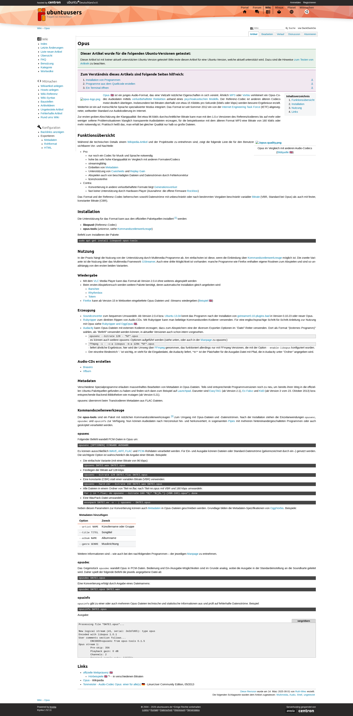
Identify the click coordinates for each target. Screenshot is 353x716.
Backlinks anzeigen (52, 132)
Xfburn (87, 371)
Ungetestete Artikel (52, 109)
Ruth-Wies (300, 691)
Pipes (231, 421)
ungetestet (309, 695)
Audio (292, 695)
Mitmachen (307, 7)
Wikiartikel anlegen (52, 86)
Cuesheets (117, 171)
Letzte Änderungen (52, 48)
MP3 (232, 95)
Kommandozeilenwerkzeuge (134, 229)
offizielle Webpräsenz (96, 672)
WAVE (113, 451)
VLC (96, 281)
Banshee (93, 289)
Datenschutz (166, 710)
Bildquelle (283, 152)
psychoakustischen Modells (201, 99)
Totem (92, 296)
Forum (257, 7)
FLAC (128, 451)
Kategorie (46, 67)
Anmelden (295, 2)
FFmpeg (160, 347)
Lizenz (145, 710)
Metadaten (50, 140)
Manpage (206, 340)
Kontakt (154, 710)
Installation (298, 104)
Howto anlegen (49, 90)
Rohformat (50, 144)
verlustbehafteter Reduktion (149, 99)
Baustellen (47, 101)
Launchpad (184, 391)
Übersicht (46, 55)
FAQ (43, 59)
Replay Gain (137, 171)
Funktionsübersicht (303, 100)
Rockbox (192, 191)
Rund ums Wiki (50, 117)
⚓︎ (312, 80)
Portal (245, 7)
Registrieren (309, 2)
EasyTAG (215, 391)
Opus (47, 28)
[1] (175, 218)
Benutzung (47, 63)
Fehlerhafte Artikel (51, 113)
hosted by (42, 2)
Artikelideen (48, 105)
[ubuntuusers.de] (60, 15)
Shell (299, 695)
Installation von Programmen (103, 80)
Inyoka (53, 707)
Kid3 (261, 391)
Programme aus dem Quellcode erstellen (110, 84)
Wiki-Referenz (49, 94)
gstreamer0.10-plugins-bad (253, 316)
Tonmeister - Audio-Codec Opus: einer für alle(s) (112, 684)
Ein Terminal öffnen (97, 88)
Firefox (87, 300)
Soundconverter (92, 316)
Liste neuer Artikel (51, 52)
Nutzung (297, 108)
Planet (292, 7)
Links (295, 112)
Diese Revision (248, 691)
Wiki (268, 7)
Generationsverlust (165, 187)
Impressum (179, 710)
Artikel (253, 34)
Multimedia (282, 695)
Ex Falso (247, 391)
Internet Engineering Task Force (241, 107)
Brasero (88, 367)
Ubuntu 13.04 (173, 316)
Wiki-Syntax (48, 98)
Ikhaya (279, 7)
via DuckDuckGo (307, 28)
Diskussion (294, 34)
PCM (141, 451)
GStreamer (148, 261)
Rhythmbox (95, 293)
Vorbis (246, 95)
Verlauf (280, 34)
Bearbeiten (267, 34)
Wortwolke (47, 71)
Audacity (88, 328)
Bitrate (256, 197)
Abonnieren (310, 34)
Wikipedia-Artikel (137, 142)
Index (44, 44)
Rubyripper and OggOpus (117, 324)
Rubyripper (89, 320)
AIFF (121, 451)
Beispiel (203, 300)
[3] (172, 416)
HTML (48, 147)
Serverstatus (193, 710)
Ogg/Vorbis (277, 508)
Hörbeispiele (95, 676)
